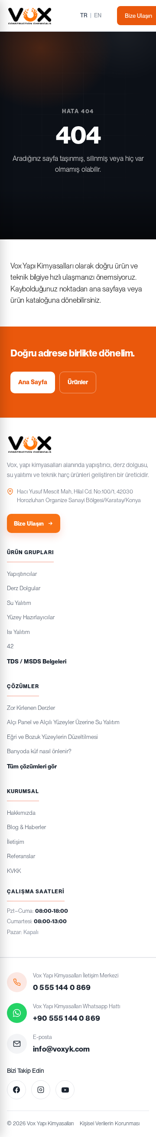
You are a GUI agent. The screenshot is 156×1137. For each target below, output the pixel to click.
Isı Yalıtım (18, 631)
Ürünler (78, 382)
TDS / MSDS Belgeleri (36, 661)
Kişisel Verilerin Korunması (110, 1123)
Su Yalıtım (19, 602)
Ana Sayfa (32, 382)
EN (97, 15)
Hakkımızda (21, 812)
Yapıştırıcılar (22, 573)
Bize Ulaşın (29, 523)
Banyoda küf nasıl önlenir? (39, 751)
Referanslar (21, 856)
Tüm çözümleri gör (32, 766)
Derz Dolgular (23, 588)
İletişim (15, 841)
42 (10, 646)
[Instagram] (40, 1089)
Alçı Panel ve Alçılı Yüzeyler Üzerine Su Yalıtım (63, 722)
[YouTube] (65, 1089)
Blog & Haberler (26, 826)
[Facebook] (16, 1089)
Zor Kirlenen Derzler (31, 707)
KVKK (14, 870)
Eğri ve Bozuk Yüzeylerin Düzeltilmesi (52, 736)
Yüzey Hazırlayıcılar (31, 617)
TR (84, 15)
